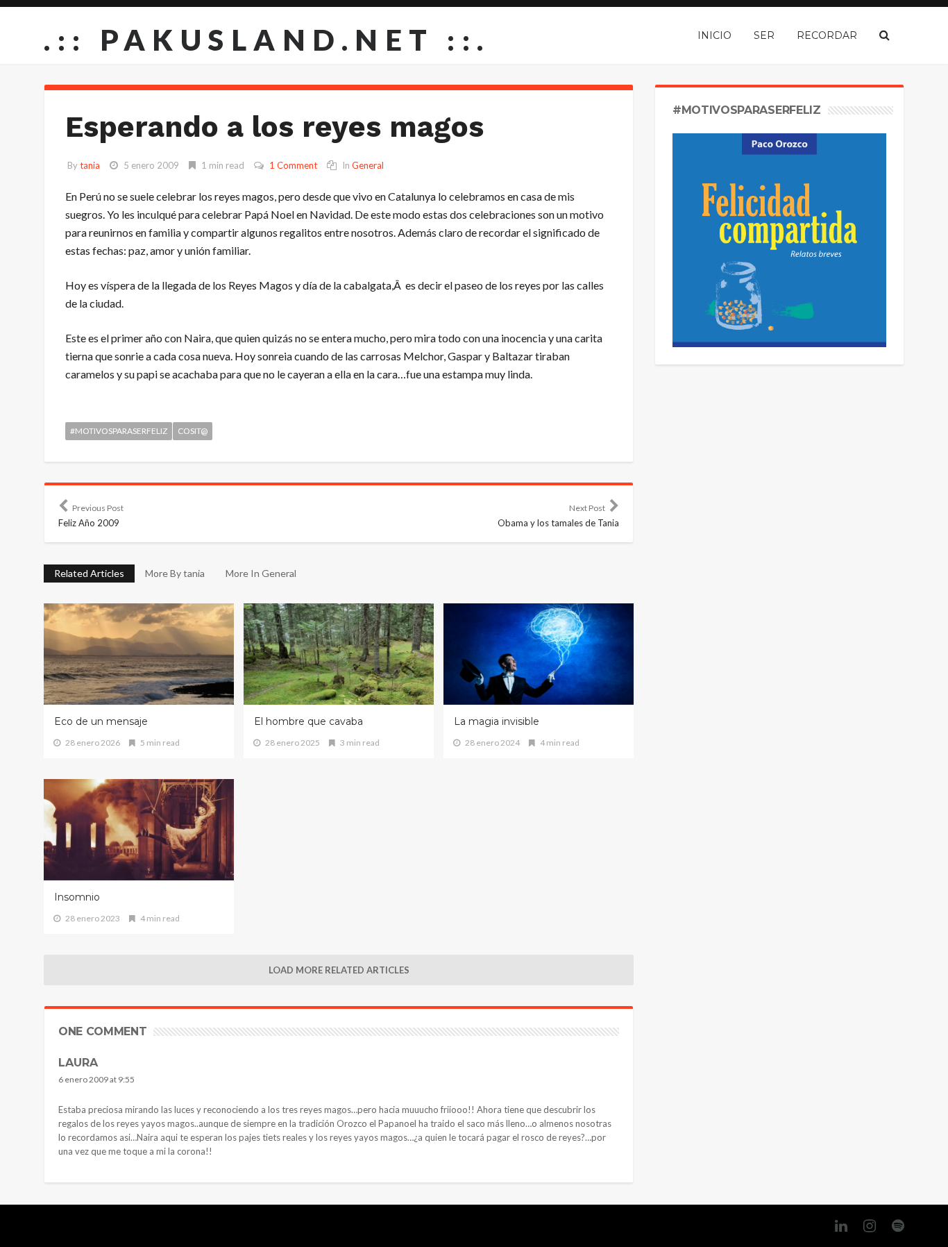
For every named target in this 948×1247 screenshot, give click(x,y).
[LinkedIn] (834, 1226)
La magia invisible (496, 721)
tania (90, 165)
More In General (261, 573)
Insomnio (77, 897)
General (368, 165)
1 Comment (293, 165)
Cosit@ (193, 431)
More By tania (175, 573)
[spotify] (891, 1226)
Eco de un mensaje (101, 721)
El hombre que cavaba (308, 721)
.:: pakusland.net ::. (267, 39)
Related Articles (89, 573)
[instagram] (862, 1226)
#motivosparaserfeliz (118, 431)
